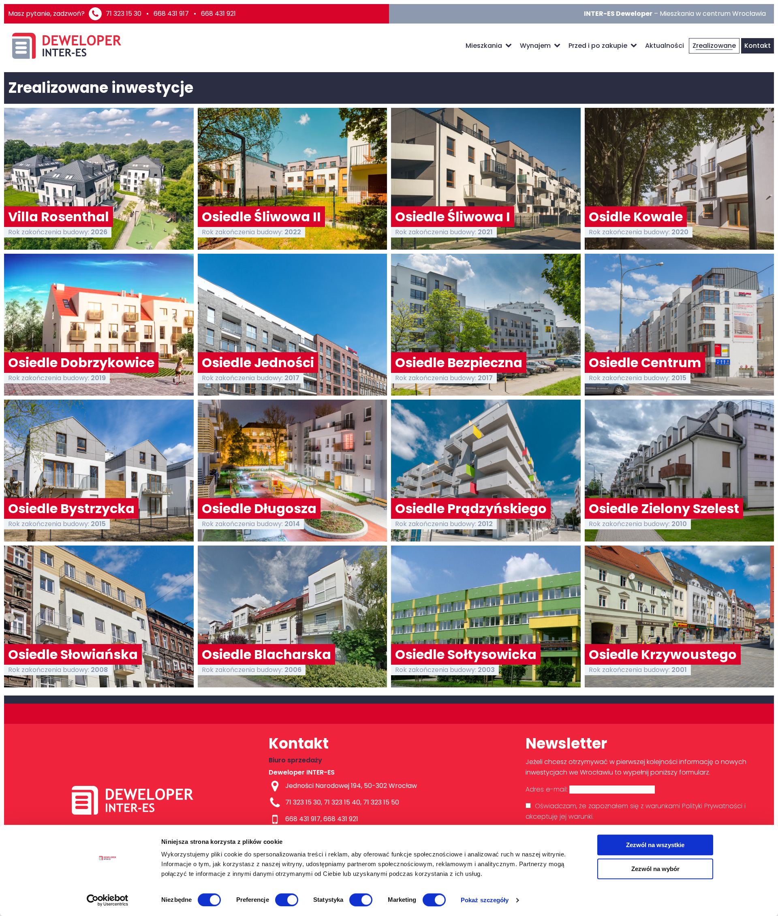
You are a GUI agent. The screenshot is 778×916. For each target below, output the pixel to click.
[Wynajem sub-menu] (559, 46)
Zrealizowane (714, 45)
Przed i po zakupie (598, 45)
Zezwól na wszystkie (655, 844)
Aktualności (664, 45)
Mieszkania (484, 45)
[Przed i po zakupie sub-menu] (635, 46)
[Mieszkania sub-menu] (510, 46)
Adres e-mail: (547, 789)
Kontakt (757, 45)
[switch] (286, 899)
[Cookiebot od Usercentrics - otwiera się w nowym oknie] (107, 900)
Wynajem (535, 45)
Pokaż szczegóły (485, 900)
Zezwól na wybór (655, 868)
